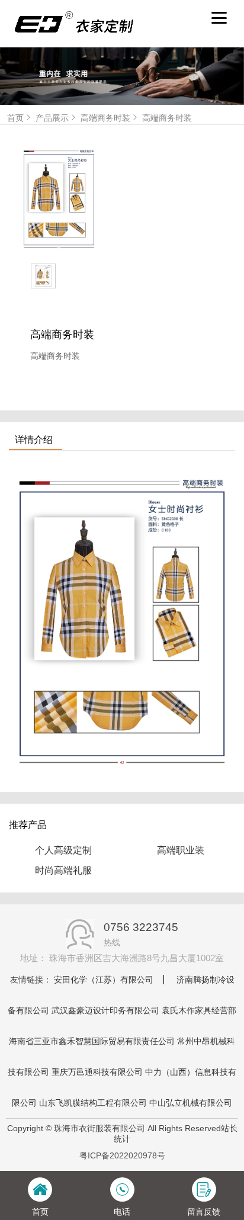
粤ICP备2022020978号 (122, 1155)
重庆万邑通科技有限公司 (97, 1072)
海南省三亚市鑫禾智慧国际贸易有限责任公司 (92, 1041)
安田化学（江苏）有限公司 (103, 979)
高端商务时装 (105, 118)
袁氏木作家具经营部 (199, 1010)
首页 (15, 118)
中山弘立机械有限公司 (190, 1102)
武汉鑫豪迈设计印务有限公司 (105, 1010)
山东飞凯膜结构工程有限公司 (93, 1102)
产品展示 (52, 118)
